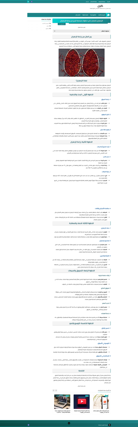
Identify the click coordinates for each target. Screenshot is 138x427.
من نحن (87, 1)
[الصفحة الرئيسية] (108, 15)
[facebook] (32, 2)
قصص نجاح (78, 15)
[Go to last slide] (56, 390)
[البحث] (28, 2)
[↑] (69, 423)
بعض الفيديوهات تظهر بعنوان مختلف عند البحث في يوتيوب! (101, 411)
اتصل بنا (108, 1)
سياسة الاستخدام (94, 1)
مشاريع (47, 28)
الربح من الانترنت (101, 15)
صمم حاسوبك (85, 15)
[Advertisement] (53, 8)
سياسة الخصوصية (102, 1)
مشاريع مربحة (93, 15)
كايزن (100, 5)
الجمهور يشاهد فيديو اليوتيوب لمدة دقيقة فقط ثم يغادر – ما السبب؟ (62, 411)
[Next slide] (53, 390)
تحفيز (48, 26)
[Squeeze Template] (110, 425)
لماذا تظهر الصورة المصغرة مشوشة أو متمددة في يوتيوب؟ (82, 411)
